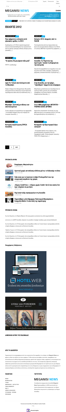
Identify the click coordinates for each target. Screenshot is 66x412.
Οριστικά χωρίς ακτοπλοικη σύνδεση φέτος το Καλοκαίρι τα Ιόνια (37, 171)
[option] (40, 21)
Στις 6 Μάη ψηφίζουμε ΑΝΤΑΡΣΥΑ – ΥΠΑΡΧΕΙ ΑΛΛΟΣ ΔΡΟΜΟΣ (46, 106)
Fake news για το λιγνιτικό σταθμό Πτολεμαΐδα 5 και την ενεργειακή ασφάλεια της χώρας (40, 21)
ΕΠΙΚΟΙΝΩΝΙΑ (8, 394)
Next (16, 147)
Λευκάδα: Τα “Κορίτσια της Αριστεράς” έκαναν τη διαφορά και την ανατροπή (46, 63)
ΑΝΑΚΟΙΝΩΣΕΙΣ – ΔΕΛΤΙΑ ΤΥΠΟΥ (12, 384)
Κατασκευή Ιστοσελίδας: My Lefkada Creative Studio (33, 403)
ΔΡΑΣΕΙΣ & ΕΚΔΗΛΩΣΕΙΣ (10, 390)
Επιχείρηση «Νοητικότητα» (23, 164)
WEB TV (6, 388)
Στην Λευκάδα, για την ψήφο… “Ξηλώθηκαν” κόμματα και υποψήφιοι (47, 84)
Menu (59, 10)
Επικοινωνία (51, 1)
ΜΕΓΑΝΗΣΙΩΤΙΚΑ (8, 380)
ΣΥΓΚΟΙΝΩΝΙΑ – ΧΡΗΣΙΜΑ (10, 392)
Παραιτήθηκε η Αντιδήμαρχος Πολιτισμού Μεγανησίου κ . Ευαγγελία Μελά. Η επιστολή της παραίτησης (34, 200)
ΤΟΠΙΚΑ (6, 382)
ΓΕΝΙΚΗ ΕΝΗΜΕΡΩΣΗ (9, 386)
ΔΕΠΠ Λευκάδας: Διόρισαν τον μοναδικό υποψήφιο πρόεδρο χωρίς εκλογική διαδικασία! (35, 220)
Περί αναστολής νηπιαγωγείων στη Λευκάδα (29, 193)
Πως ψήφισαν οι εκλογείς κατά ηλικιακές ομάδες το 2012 (16, 40)
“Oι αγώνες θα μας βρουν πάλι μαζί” (17, 61)
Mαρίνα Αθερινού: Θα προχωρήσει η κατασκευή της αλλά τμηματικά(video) (35, 216)
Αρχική (44, 1)
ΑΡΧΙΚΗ (6, 378)
